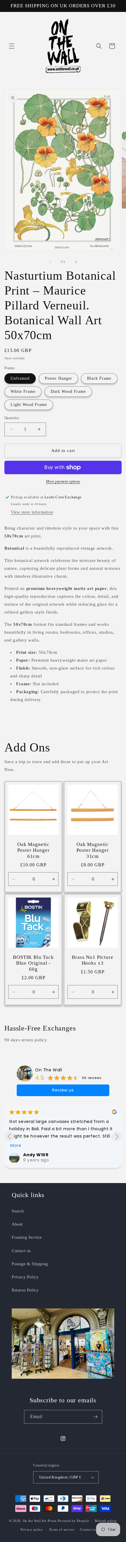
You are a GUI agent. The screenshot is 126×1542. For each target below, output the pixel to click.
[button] (11, 46)
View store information (32, 512)
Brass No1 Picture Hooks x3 (92, 960)
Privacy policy (32, 1529)
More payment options (63, 481)
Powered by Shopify (73, 1520)
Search (18, 1211)
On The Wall (48, 1070)
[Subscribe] (95, 1417)
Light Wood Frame (29, 404)
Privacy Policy (25, 1277)
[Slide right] (75, 261)
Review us (63, 1090)
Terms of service (61, 1529)
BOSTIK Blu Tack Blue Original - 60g (33, 963)
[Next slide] (117, 1136)
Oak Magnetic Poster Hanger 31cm (92, 850)
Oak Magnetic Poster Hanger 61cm (33, 850)
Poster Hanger (58, 378)
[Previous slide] (9, 1136)
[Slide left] (50, 261)
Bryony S (36, 1138)
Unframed (20, 378)
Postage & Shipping (30, 1264)
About (17, 1224)
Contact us (21, 1251)
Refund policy (106, 1520)
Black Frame (99, 378)
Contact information (95, 1529)
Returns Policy (25, 1290)
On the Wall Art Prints (40, 1520)
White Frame (23, 391)
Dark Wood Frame (68, 391)
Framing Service (27, 1237)
